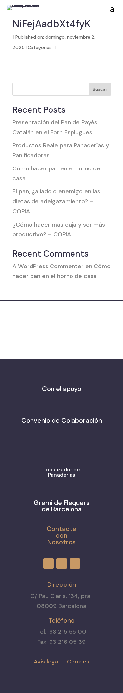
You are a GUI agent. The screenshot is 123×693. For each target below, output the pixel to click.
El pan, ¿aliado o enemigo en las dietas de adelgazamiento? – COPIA (56, 201)
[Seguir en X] (75, 6)
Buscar (100, 89)
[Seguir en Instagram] (63, 6)
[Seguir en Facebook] (51, 6)
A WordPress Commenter (48, 266)
